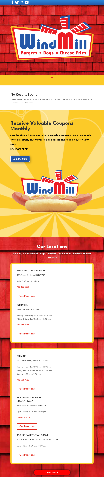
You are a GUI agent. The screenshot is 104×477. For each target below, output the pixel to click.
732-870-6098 (23, 418)
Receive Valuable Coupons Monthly (42, 126)
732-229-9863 (23, 287)
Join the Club (20, 158)
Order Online (52, 472)
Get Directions (27, 296)
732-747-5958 (23, 325)
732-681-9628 (23, 380)
